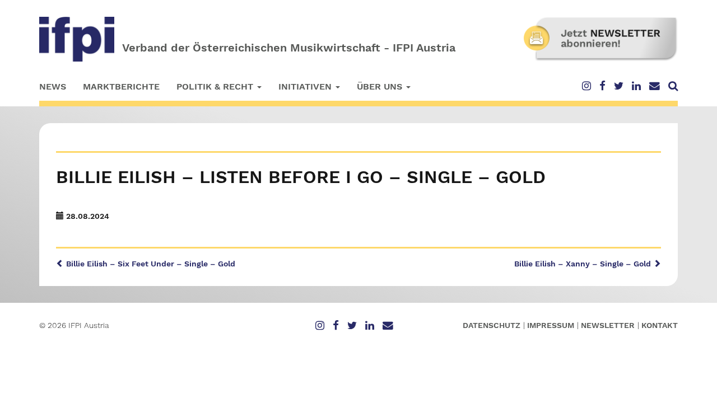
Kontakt (659, 325)
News (52, 86)
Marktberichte (121, 86)
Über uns (381, 86)
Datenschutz (491, 325)
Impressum (550, 325)
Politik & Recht (216, 86)
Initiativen (306, 86)
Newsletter (608, 325)
